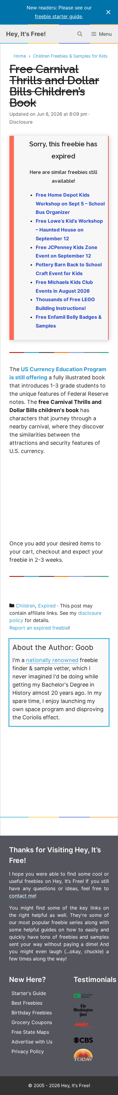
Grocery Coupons (31, 1022)
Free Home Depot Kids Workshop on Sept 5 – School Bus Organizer (70, 203)
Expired (47, 606)
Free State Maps (30, 1032)
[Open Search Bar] (80, 34)
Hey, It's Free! (26, 34)
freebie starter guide (58, 16)
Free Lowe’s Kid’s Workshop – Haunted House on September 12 (69, 229)
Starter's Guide (28, 993)
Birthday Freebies (31, 1013)
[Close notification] (108, 12)
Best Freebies (26, 1003)
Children (25, 606)
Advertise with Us (31, 1042)
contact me (22, 896)
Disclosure (21, 122)
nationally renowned (52, 660)
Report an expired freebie (38, 628)
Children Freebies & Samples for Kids (70, 55)
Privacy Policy (27, 1051)
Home (20, 55)
